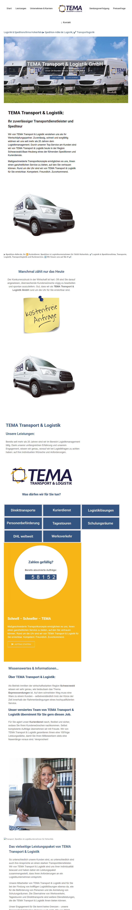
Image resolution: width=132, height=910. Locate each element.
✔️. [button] (70, 257)
